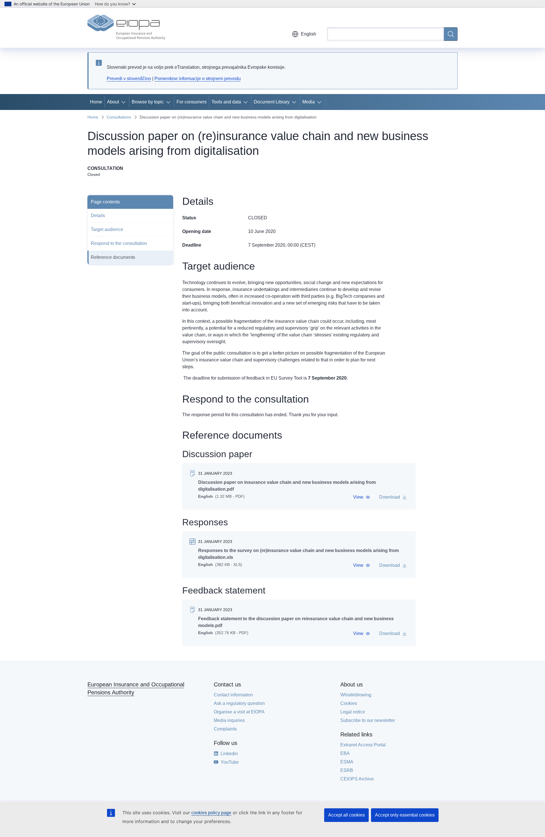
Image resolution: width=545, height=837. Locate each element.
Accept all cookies (346, 815)
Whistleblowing (355, 694)
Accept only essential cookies (405, 815)
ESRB (346, 770)
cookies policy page (211, 812)
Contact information (233, 694)
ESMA (346, 761)
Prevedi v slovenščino (129, 78)
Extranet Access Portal (363, 744)
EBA (345, 753)
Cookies (348, 703)
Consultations (119, 117)
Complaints (225, 728)
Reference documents (113, 257)
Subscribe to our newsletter (367, 720)
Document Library (272, 101)
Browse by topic (148, 101)
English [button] (308, 34)
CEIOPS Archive (357, 778)
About (113, 101)
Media (308, 101)
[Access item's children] (124, 102)
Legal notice (352, 711)
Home (96, 101)
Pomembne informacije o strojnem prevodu (197, 78)
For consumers (192, 101)
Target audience (107, 229)
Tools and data (226, 101)
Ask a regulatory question (239, 703)
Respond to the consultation (119, 243)
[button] (361, 497)
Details (98, 215)
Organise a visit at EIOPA (239, 711)
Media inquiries (229, 720)
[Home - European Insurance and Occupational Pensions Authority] (126, 28)
